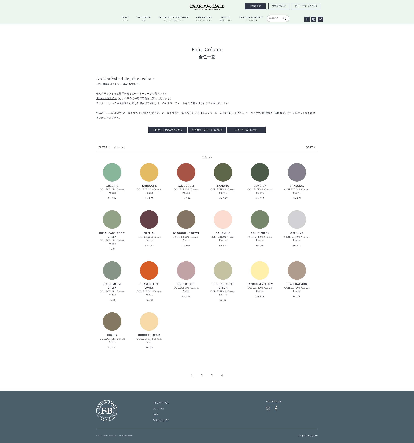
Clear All (120, 148)
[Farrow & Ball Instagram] (268, 409)
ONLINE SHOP (161, 420)
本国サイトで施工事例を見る (167, 130)
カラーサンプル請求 (306, 6)
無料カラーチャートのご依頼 (207, 130)
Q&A (155, 415)
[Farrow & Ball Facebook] (277, 409)
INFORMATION (161, 403)
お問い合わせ (279, 6)
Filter (103, 147)
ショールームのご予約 (246, 130)
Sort (310, 147)
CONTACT (158, 409)
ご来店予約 (255, 6)
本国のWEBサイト (106, 99)
